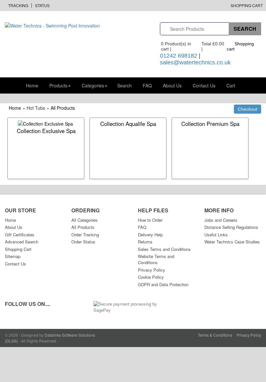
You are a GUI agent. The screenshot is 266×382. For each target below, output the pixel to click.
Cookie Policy (151, 277)
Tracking (18, 5)
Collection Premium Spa (210, 124)
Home (32, 85)
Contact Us (204, 85)
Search (124, 85)
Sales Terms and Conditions (164, 249)
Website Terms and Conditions (156, 259)
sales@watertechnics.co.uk (195, 62)
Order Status (83, 242)
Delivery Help (150, 234)
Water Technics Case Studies (232, 242)
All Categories (84, 220)
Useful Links (216, 234)
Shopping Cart (247, 5)
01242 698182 (178, 55)
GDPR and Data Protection (163, 284)
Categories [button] (93, 85)
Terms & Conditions (215, 335)
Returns (145, 242)
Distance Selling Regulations (231, 227)
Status (42, 5)
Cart (230, 85)
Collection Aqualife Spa (128, 124)
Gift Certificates (19, 234)
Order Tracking (85, 234)
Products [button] (58, 85)
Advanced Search (21, 242)
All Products (63, 108)
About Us (172, 85)
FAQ (147, 85)
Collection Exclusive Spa (46, 131)
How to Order (150, 220)
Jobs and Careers (220, 220)
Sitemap (12, 256)
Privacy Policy (151, 270)
